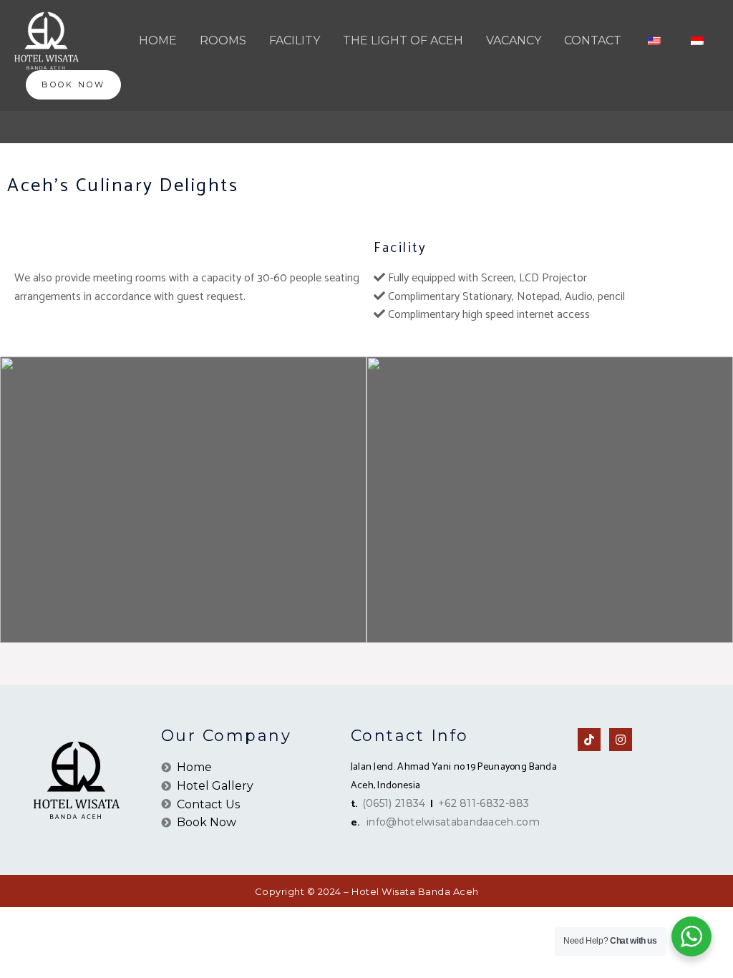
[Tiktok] (589, 739)
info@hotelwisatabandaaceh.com (453, 821)
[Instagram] (620, 739)
